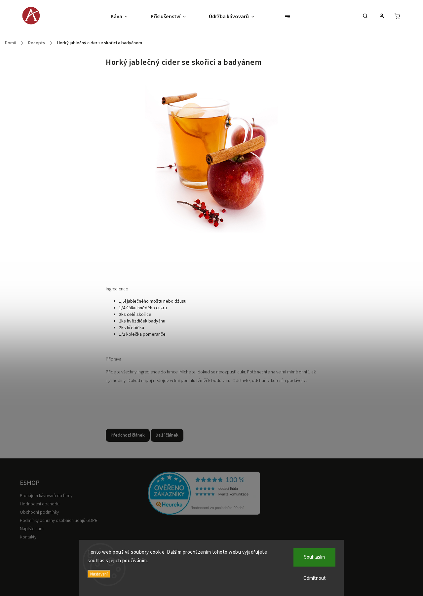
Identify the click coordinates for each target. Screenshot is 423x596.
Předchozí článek (128, 435)
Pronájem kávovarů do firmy (46, 495)
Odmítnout (314, 578)
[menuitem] (125, 16)
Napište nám (32, 529)
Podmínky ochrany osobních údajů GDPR (58, 520)
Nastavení (99, 574)
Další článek (167, 435)
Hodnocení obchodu (39, 504)
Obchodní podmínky (39, 512)
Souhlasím (314, 557)
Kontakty (28, 537)
